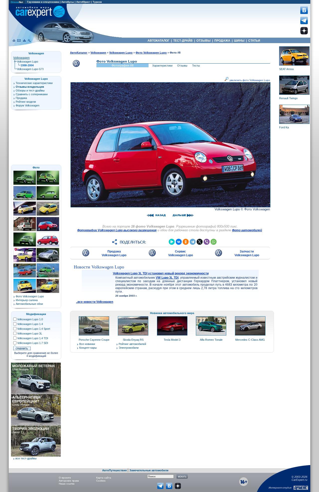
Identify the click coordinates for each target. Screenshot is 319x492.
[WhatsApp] (214, 242)
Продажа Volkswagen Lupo (114, 253)
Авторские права (69, 480)
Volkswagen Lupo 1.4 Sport (33, 328)
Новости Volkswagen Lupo (99, 266)
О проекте (65, 477)
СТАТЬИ (254, 40)
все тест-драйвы (26, 458)
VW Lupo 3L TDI (167, 277)
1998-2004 (27, 65)
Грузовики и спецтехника (43, 1)
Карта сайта (103, 477)
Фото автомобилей (247, 230)
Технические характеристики (34, 83)
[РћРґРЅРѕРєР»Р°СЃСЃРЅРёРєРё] (186, 242)
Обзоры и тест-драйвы (30, 90)
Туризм (97, 1)
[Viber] (207, 242)
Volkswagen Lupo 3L (29, 333)
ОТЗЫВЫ (203, 40)
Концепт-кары (88, 347)
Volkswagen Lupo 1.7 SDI (32, 342)
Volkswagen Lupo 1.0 (30, 319)
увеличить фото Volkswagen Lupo (249, 80)
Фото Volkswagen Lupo (30, 296)
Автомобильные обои (29, 303)
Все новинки (87, 343)
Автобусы (67, 1)
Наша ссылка (67, 483)
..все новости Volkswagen (94, 302)
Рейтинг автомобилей (132, 343)
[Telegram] (193, 242)
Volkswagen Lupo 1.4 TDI (32, 338)
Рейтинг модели (26, 101)
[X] (200, 242)
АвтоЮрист (83, 1)
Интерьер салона (27, 300)
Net (17, 2)
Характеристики (162, 65)
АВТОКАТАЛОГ (158, 40)
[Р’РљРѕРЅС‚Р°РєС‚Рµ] (179, 242)
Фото (36, 167)
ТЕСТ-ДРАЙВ (182, 40)
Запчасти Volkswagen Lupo (247, 253)
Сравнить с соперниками (32, 94)
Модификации (36, 314)
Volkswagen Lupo (27, 61)
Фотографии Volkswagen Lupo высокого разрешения (117, 230)
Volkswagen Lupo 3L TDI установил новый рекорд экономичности (161, 273)
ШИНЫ (239, 40)
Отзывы (182, 65)
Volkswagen (21, 58)
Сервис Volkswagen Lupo (180, 253)
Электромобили (129, 347)
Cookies (100, 480)
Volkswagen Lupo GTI (30, 69)
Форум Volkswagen (27, 105)
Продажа (21, 97)
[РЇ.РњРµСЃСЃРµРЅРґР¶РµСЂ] (172, 242)
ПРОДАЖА (222, 40)
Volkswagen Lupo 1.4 (30, 324)
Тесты (196, 65)
